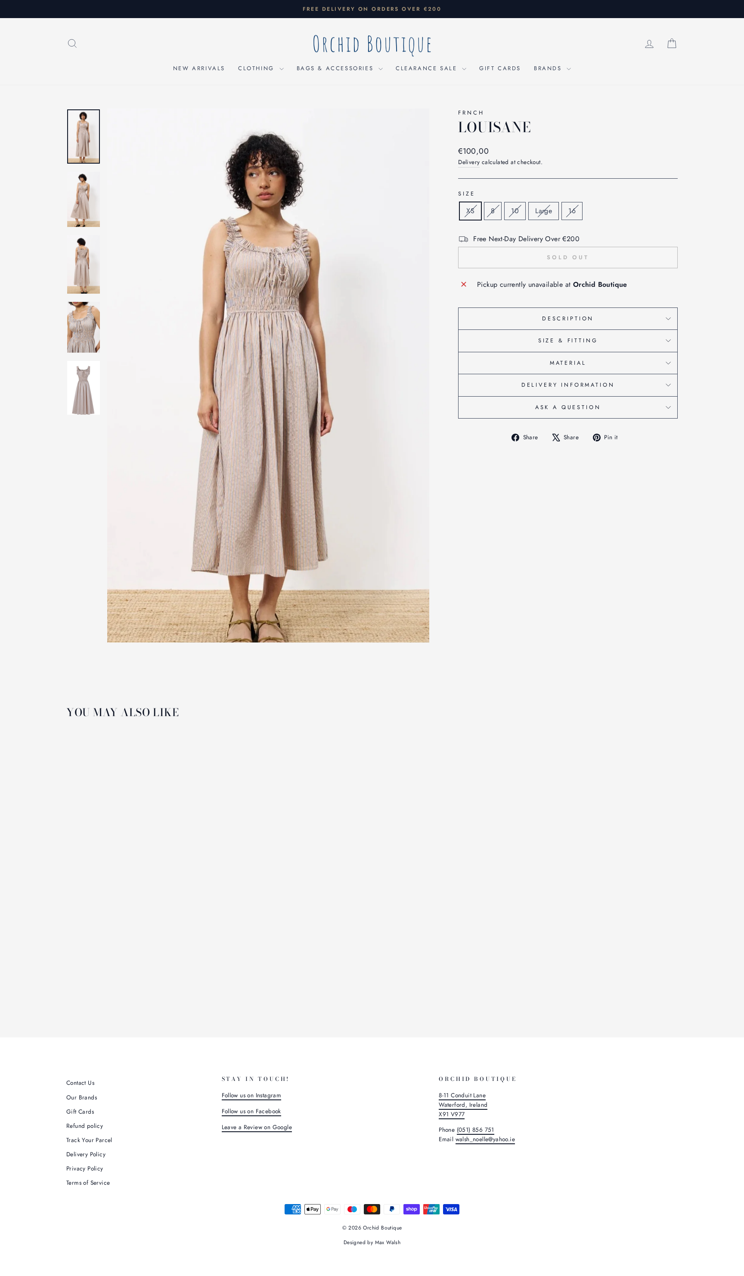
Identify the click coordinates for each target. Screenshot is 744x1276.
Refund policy (84, 1125)
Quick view (139, 947)
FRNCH (471, 113)
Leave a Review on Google (257, 1127)
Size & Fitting (568, 340)
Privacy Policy (84, 1168)
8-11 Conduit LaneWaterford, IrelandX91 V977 (463, 1104)
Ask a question (568, 407)
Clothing (257, 68)
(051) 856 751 (475, 1129)
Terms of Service (88, 1182)
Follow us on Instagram (252, 1095)
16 (572, 211)
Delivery (469, 162)
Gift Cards (500, 68)
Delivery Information (568, 385)
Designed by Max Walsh (372, 1242)
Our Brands (81, 1097)
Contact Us (80, 1082)
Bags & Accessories (336, 68)
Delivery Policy (85, 1154)
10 (515, 211)
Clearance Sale (428, 68)
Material (568, 363)
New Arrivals (199, 68)
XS (470, 211)
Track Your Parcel (89, 1140)
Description (568, 318)
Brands (549, 68)
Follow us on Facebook (251, 1111)
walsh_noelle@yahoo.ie (485, 1139)
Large (543, 211)
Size (466, 193)
